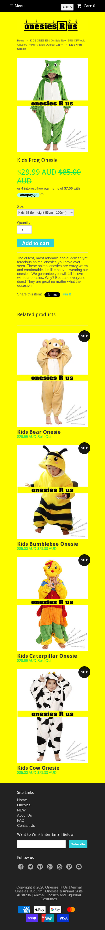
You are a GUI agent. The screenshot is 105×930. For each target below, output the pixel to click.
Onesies (24, 805)
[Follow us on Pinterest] (40, 868)
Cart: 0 (89, 6)
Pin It (67, 294)
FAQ (20, 820)
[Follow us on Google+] (50, 868)
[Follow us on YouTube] (79, 868)
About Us (24, 815)
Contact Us (26, 825)
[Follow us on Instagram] (60, 868)
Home (22, 800)
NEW (21, 810)
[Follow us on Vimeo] (70, 868)
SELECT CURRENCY (49, 5)
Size (20, 207)
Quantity (24, 223)
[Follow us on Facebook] (21, 868)
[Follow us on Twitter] (31, 868)
